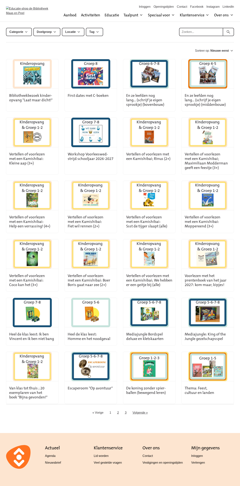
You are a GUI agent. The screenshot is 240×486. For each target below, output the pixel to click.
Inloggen (145, 6)
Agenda (50, 455)
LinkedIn (228, 6)
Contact (182, 6)
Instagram (213, 6)
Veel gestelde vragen (108, 462)
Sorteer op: (212, 50)
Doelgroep (44, 31)
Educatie (112, 15)
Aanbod (70, 15)
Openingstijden (164, 6)
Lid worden (101, 455)
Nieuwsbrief (53, 462)
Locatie (70, 31)
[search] (228, 32)
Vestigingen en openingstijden (162, 462)
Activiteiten (90, 15)
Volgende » (140, 412)
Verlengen (198, 462)
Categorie (16, 31)
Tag (91, 31)
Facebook (196, 6)
